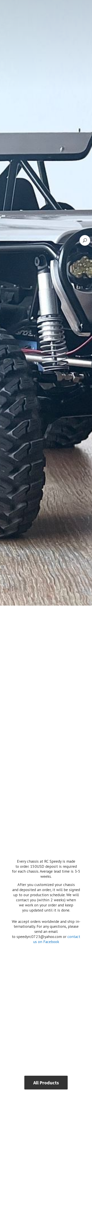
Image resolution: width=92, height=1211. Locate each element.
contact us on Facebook (56, 939)
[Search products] (85, 240)
